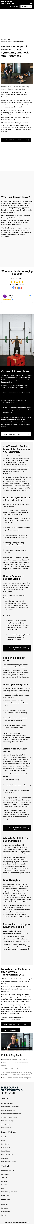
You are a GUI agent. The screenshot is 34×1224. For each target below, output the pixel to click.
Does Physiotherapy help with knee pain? (17, 1078)
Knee (3, 1140)
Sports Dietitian (6, 1128)
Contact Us (5, 1174)
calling (5, 1019)
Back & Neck (5, 1151)
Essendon (4, 1208)
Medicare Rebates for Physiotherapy (15, 1059)
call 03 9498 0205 (9, 1030)
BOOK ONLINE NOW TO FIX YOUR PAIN (15, 1024)
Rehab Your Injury (7, 1103)
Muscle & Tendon (7, 1155)
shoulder (4, 127)
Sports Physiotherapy (8, 1110)
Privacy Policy (5, 1195)
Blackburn (4, 1204)
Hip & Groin (5, 1144)
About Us (4, 1178)
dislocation (5, 107)
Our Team (4, 1181)
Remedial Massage (7, 1121)
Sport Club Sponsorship (9, 1192)
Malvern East (5, 1212)
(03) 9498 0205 (14, 6)
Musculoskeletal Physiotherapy (11, 1114)
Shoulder (4, 1137)
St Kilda (3, 1215)
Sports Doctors (6, 1124)
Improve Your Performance (10, 1107)
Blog (2, 1188)
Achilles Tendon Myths (10, 1069)
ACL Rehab (4, 1158)
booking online (15, 1019)
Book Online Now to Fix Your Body (15, 140)
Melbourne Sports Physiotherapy (14, 979)
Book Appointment (7, 1171)
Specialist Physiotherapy (9, 1117)
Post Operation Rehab (8, 1162)
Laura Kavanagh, (7, 42)
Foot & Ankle (5, 1148)
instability (20, 107)
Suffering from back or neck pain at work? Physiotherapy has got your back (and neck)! (16, 1073)
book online (25, 6)
